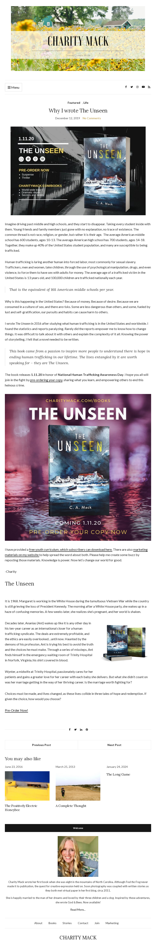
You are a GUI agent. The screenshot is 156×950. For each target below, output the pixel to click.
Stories (67, 923)
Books (52, 923)
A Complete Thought (71, 806)
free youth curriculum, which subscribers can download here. (70, 549)
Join (97, 923)
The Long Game (118, 774)
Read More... (78, 909)
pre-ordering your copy (46, 380)
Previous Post (41, 745)
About (38, 923)
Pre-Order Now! (16, 710)
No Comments (92, 118)
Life (85, 102)
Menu (15, 87)
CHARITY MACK (78, 938)
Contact (83, 923)
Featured (74, 102)
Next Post (114, 745)
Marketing (112, 923)
